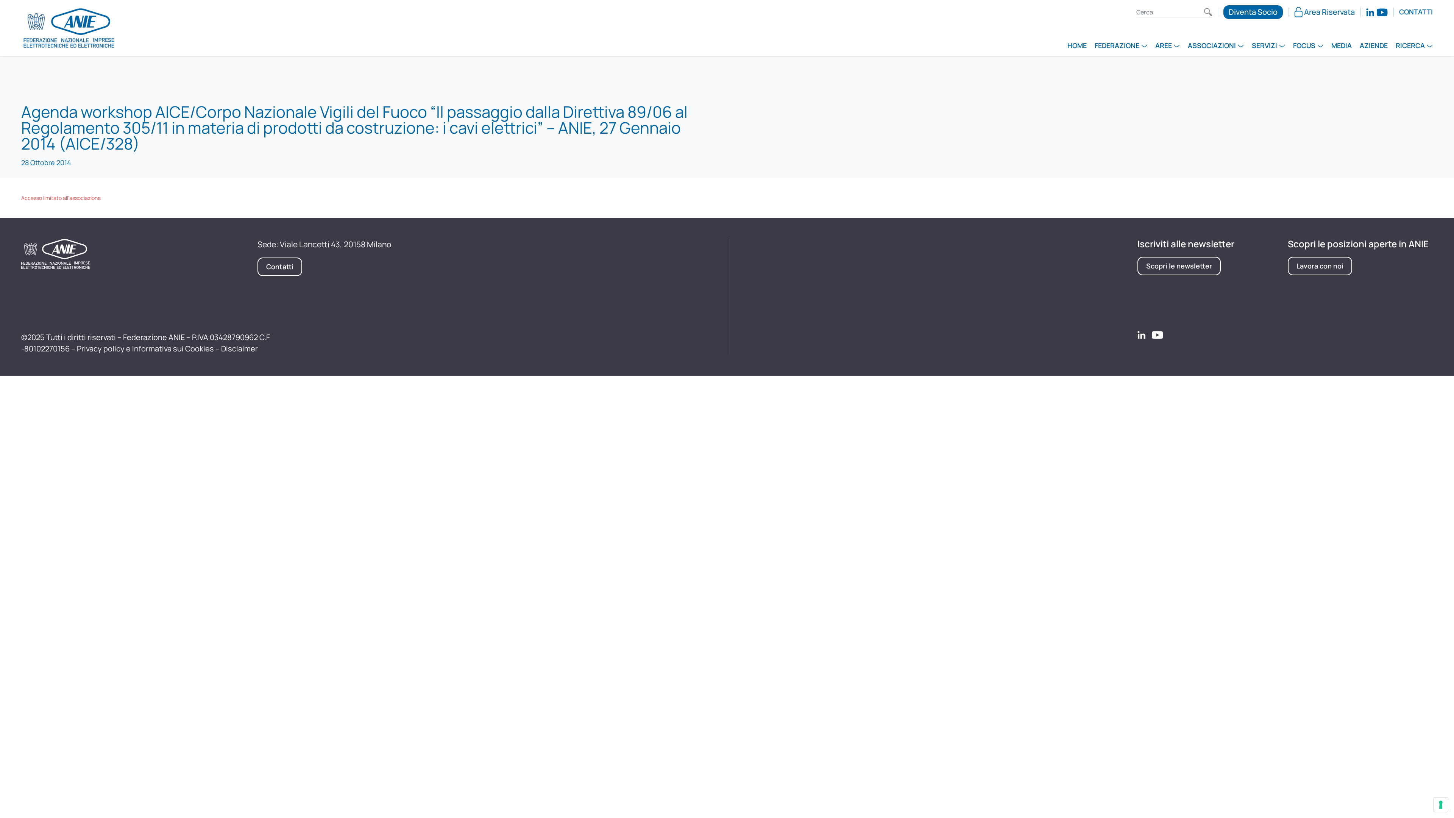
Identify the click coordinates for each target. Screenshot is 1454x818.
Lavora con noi (1319, 265)
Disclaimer (239, 348)
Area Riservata (1329, 12)
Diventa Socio (1253, 12)
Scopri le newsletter (1179, 265)
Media (1341, 46)
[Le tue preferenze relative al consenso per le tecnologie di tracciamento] (1441, 805)
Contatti (1416, 12)
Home (1077, 46)
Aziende (1374, 46)
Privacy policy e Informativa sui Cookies (145, 348)
